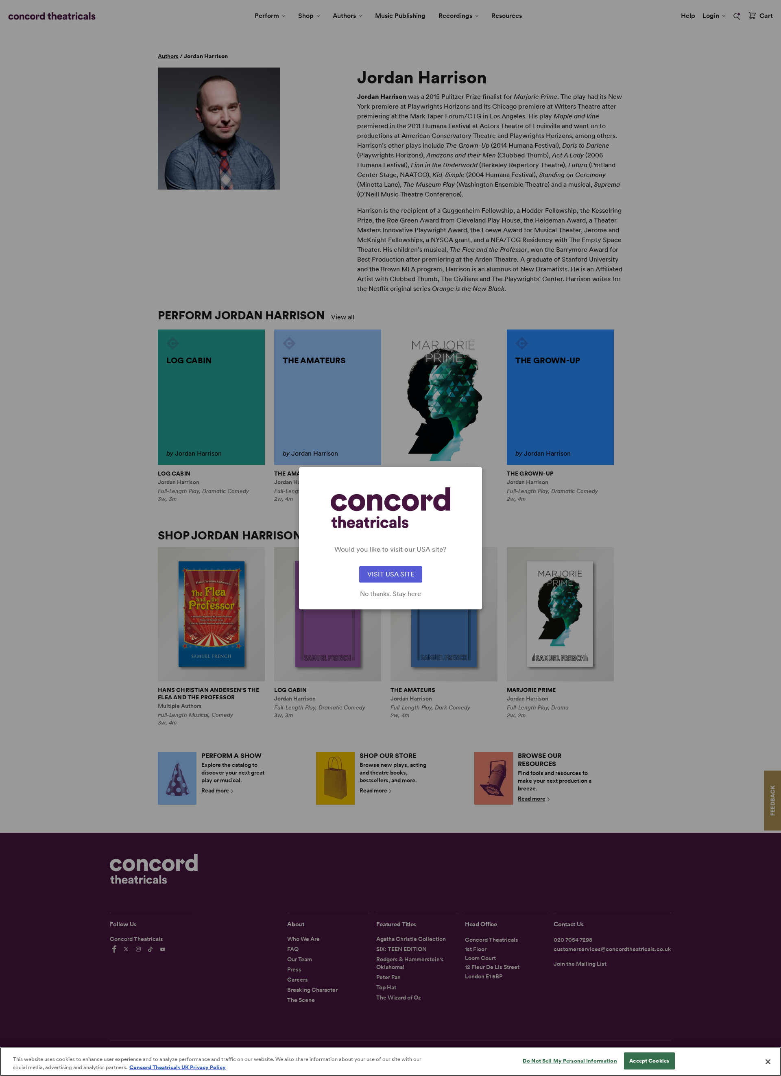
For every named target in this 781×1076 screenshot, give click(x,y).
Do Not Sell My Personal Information (570, 1061)
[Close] (768, 1062)
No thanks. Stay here (390, 594)
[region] (390, 1061)
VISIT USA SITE (390, 574)
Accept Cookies (649, 1061)
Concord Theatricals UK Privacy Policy (177, 1067)
